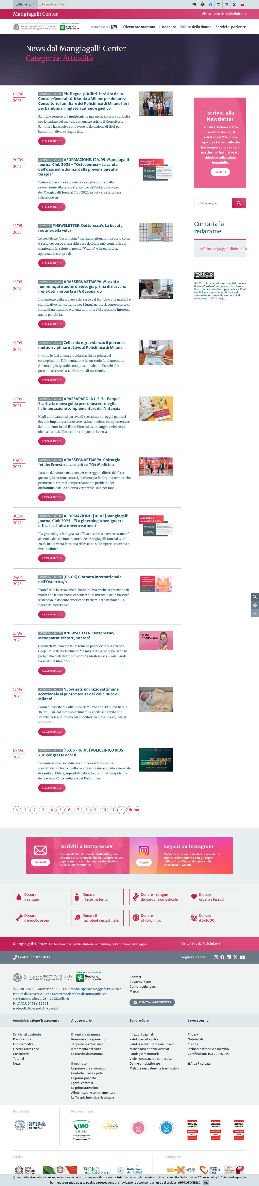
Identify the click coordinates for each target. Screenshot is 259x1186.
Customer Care (140, 982)
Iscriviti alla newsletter (154, 1002)
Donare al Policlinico (151, 918)
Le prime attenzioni (85, 1088)
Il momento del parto (86, 1049)
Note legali (195, 1039)
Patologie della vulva (144, 1039)
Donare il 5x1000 (206, 918)
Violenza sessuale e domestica (151, 1059)
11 (112, 809)
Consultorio (21, 1054)
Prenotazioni (22, 1039)
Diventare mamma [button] (139, 27)
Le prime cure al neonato (88, 1068)
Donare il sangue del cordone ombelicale (159, 897)
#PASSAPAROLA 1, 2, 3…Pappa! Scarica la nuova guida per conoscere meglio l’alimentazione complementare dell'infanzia (79, 403)
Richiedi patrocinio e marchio (208, 1049)
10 (104, 809)
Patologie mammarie (144, 1054)
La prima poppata (83, 1078)
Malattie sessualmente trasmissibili (154, 1068)
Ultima (133, 809)
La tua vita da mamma (87, 1054)
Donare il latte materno (95, 897)
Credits (193, 1044)
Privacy (193, 1034)
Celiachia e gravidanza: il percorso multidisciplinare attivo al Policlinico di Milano (81, 345)
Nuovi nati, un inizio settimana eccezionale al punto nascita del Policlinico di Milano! (78, 694)
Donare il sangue (31, 897)
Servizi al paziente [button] (230, 27)
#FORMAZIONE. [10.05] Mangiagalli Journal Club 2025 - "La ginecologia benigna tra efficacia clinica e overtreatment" (83, 521)
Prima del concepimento (88, 1039)
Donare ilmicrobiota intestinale (101, 918)
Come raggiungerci (143, 986)
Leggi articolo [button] (52, 141)
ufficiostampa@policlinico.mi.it (223, 249)
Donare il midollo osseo (36, 918)
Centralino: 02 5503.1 (33, 957)
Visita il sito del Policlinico (222, 14)
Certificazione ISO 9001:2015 (208, 1054)
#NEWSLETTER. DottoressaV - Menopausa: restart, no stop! (77, 635)
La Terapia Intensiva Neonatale (92, 1097)
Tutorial (18, 1059)
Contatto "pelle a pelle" (87, 1073)
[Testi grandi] (194, 4)
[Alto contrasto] (202, 4)
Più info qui (218, 298)
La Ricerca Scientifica (51, 4)
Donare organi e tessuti (211, 897)
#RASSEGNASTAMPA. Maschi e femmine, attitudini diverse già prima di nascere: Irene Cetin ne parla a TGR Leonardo (82, 286)
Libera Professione (26, 1049)
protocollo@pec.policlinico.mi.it (35, 1008)
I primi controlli (82, 1083)
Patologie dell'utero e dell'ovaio (152, 1044)
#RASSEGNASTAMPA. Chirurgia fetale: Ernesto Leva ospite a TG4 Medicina (79, 462)
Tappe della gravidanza (87, 1044)
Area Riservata (200, 1063)
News (17, 1063)
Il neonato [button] (167, 27)
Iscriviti (220, 171)
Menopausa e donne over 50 (149, 1049)
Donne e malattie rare (145, 1063)
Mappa (134, 991)
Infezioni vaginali (142, 1034)
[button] (105, 28)
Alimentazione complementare (93, 1093)
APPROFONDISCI (190, 1182)
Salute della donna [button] (195, 27)
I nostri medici (23, 1044)
